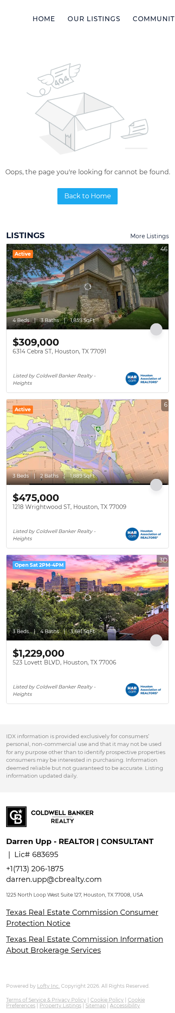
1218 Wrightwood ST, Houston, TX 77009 (70, 507)
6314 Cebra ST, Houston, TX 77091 (59, 351)
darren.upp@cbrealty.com (54, 879)
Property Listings (60, 1005)
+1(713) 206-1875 (34, 868)
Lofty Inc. (48, 986)
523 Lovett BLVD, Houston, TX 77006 (64, 662)
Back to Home (87, 196)
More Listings (149, 236)
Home (44, 19)
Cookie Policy (107, 1000)
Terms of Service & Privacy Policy (46, 1000)
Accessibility (125, 1005)
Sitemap (95, 1005)
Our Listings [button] (94, 19)
